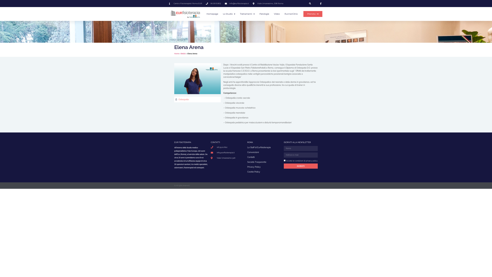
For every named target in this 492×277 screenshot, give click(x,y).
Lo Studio (228, 14)
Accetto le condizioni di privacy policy (302, 161)
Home (176, 54)
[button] (310, 4)
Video (277, 14)
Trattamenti (246, 14)
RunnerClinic (291, 14)
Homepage (212, 14)
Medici (183, 54)
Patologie (264, 14)
